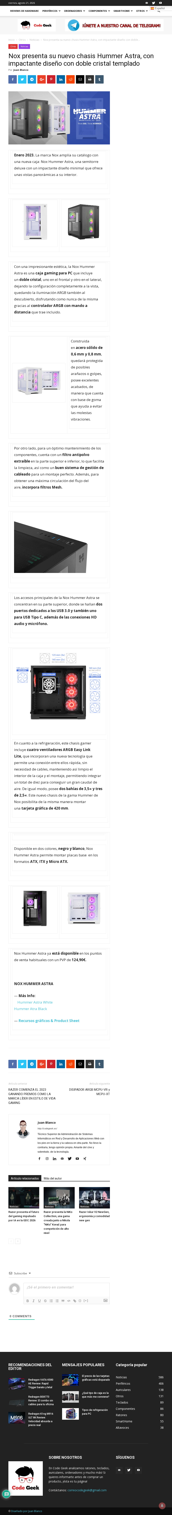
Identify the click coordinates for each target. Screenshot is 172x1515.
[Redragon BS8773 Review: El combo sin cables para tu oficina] (16, 1400)
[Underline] (39, 1300)
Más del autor (53, 1178)
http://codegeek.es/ (47, 1128)
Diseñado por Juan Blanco (26, 1511)
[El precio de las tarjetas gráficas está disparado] (70, 1380)
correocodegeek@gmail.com (87, 1490)
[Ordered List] (51, 1300)
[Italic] (33, 1300)
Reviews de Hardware (24, 10)
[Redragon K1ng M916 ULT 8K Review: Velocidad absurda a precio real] (16, 1417)
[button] (159, 11)
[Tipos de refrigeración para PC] (70, 1414)
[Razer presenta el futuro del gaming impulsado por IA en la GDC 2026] (23, 1197)
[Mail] (146, 3)
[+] (86, 1300)
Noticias (34, 40)
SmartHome (121, 10)
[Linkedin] (56, 1158)
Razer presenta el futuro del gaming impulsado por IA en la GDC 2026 (23, 1216)
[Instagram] (48, 1158)
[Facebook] (41, 1158)
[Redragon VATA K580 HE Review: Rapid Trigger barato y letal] (16, 1383)
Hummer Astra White (35, 1002)
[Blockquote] (63, 1300)
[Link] (75, 1300)
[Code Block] (69, 1300)
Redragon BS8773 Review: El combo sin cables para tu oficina (41, 1400)
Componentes (98, 10)
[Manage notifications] (162, 1505)
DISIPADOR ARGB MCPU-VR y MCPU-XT (89, 1092)
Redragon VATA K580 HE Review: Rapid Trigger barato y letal (40, 1383)
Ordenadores (73, 10)
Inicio (11, 40)
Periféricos (49, 10)
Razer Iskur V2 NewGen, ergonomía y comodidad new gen (94, 1216)
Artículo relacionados (25, 1178)
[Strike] (45, 1300)
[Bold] (28, 1300)
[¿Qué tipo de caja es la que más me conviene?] (70, 1397)
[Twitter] (153, 3)
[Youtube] (160, 3)
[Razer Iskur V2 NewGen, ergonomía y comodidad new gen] (94, 1197)
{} (80, 1300)
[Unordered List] (57, 1300)
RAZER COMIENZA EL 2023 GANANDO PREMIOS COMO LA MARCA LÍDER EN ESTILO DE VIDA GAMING (32, 1096)
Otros (140, 10)
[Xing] (86, 1158)
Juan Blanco (20, 69)
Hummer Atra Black (30, 1008)
